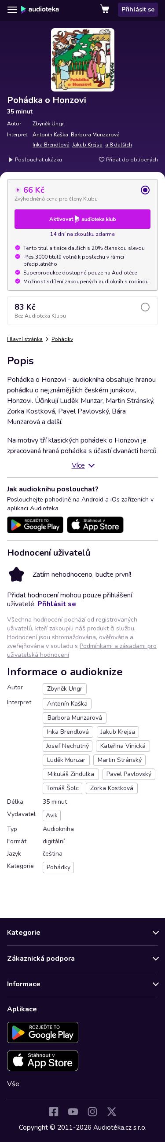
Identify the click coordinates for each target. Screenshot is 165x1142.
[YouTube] (73, 1111)
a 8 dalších (118, 144)
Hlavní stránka (25, 339)
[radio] (82, 193)
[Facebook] (53, 1111)
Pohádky (62, 339)
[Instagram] (92, 1111)
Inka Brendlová (51, 144)
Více (78, 465)
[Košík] (105, 9)
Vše (13, 1084)
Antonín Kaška (50, 134)
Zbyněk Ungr (48, 123)
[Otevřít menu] (12, 9)
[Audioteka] (40, 9)
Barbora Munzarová (95, 134)
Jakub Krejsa (87, 144)
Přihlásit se (137, 9)
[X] (111, 1111)
